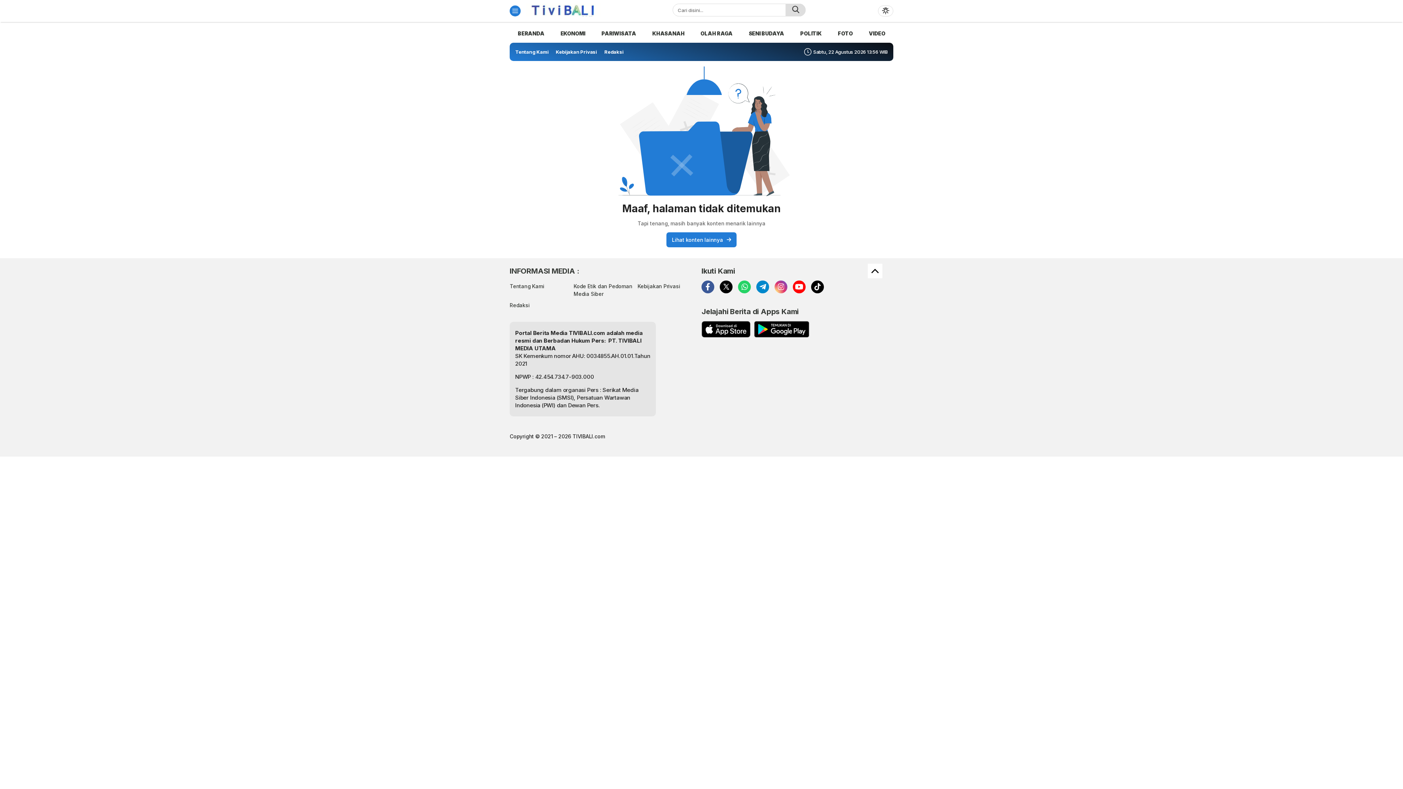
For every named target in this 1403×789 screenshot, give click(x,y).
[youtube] (799, 287)
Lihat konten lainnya (697, 240)
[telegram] (762, 287)
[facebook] (708, 287)
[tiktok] (817, 287)
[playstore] (781, 329)
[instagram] (781, 287)
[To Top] (875, 271)
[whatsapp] (744, 287)
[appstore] (726, 329)
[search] (796, 10)
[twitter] (726, 287)
